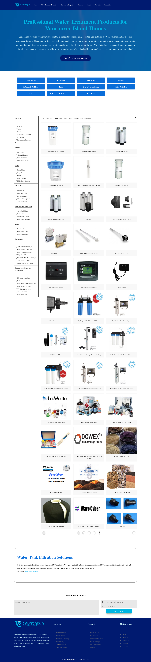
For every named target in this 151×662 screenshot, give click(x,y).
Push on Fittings (22, 294)
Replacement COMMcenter (89, 287)
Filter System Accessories (24, 286)
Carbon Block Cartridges (24, 249)
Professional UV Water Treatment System (121, 355)
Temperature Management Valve (122, 219)
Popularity (76, 118)
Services (57, 624)
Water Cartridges (121, 87)
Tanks (61, 87)
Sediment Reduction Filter (89, 151)
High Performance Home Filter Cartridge (89, 185)
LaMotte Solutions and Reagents (56, 422)
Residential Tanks (22, 234)
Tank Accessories (22, 292)
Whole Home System (23, 199)
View (81, 118)
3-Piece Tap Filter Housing (56, 185)
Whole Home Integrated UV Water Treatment (56, 389)
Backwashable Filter (121, 151)
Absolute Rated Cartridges (25, 263)
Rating (70, 118)
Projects (89, 5)
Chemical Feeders (22, 155)
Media (31, 94)
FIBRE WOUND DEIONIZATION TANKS (88, 526)
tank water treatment (31, 571)
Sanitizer (88, 219)
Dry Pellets (20, 152)
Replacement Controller (56, 287)
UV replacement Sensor (56, 321)
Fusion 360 (20, 214)
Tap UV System (22, 201)
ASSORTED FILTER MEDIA (122, 493)
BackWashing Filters (23, 217)
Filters (19, 132)
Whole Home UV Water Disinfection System (89, 389)
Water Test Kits (31, 80)
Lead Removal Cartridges (24, 252)
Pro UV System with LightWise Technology (89, 355)
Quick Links (126, 624)
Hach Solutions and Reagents (89, 422)
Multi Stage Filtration (23, 181)
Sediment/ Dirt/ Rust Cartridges (26, 258)
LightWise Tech (22, 193)
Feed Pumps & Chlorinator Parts (26, 284)
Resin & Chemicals (22, 158)
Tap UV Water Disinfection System (121, 321)
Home (35, 5)
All (43, 118)
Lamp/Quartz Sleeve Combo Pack (89, 253)
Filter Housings (21, 178)
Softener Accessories (23, 281)
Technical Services (61, 645)
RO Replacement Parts (23, 278)
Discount (65, 118)
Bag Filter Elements (23, 173)
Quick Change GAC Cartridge (56, 151)
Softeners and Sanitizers (24, 134)
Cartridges (20, 175)
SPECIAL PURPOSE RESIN (122, 456)
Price (60, 118)
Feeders (120, 80)
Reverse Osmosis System (91, 87)
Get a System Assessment (75, 57)
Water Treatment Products (48, 5)
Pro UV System (22, 196)
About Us (98, 5)
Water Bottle (91, 94)
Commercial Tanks (22, 231)
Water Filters (90, 80)
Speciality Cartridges (23, 260)
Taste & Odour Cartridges (24, 247)
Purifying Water (61, 633)
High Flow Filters (22, 255)
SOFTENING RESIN (56, 493)
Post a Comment (119, 611)
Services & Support (67, 5)
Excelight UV (21, 190)
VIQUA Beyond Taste (56, 355)
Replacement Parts (95, 645)
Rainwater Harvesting (62, 639)
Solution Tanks (21, 229)
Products (92, 624)
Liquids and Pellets (22, 160)
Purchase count (88, 118)
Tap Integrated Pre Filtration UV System (89, 321)
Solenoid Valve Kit (56, 253)
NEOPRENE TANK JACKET (56, 526)
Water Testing (60, 642)
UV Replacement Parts (24, 289)
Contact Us (107, 5)
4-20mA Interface (122, 287)
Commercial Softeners (23, 219)
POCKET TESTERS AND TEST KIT (56, 456)
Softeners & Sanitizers (30, 87)
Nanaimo (80, 5)
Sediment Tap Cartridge (121, 185)
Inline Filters (21, 170)
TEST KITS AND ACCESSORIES (121, 422)
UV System (61, 80)
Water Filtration (60, 636)
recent (56, 118)
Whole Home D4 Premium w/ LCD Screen (121, 389)
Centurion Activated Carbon (89, 493)
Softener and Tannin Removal (56, 219)
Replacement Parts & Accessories (61, 94)
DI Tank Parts (121, 526)
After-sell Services (61, 648)
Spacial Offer (49, 118)
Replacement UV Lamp (121, 253)
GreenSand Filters (22, 211)
